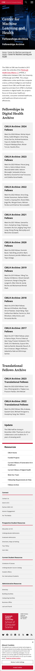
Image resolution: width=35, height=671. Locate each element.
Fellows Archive (13, 485)
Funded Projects (13, 458)
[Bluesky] (3, 635)
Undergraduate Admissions (10, 533)
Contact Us (5, 498)
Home (4, 52)
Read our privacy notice (13, 658)
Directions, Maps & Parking (10, 542)
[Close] (33, 642)
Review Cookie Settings (17, 662)
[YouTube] (27, 635)
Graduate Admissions (9, 537)
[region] (17, 655)
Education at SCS (7, 529)
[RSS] (31, 635)
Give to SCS (5, 503)
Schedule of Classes (8, 563)
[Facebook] (7, 635)
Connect (5, 493)
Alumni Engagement (8, 511)
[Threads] (19, 635)
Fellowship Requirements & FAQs (19, 480)
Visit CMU (5, 550)
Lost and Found (7, 606)
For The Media (6, 515)
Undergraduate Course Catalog (12, 568)
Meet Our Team (13, 475)
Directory (5, 589)
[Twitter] (23, 635)
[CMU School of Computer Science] (11, 2)
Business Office (7, 602)
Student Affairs (7, 572)
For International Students (10, 576)
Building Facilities (7, 594)
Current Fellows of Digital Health (19, 470)
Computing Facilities (8, 598)
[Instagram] (11, 635)
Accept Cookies (17, 667)
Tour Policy (5, 546)
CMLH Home (12, 453)
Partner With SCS (7, 507)
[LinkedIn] (15, 635)
